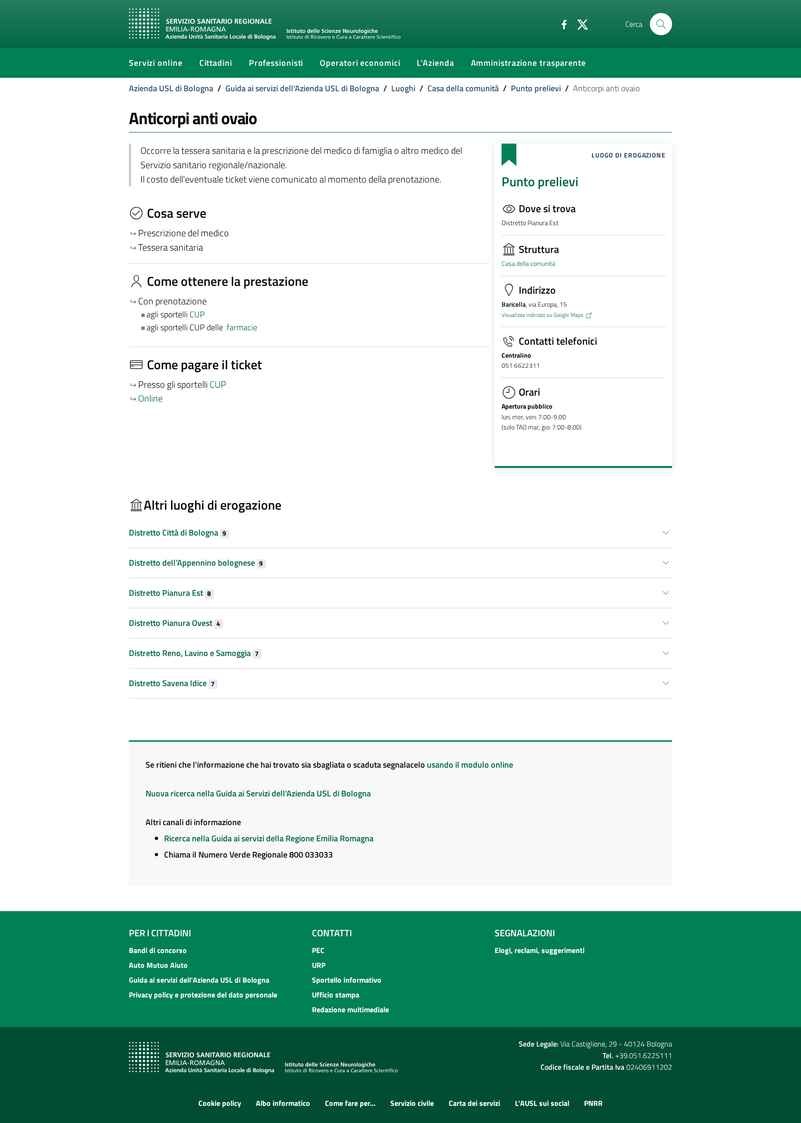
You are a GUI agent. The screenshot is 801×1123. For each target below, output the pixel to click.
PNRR (593, 1103)
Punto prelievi (536, 88)
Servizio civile (412, 1103)
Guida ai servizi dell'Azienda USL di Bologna (302, 88)
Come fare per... (350, 1103)
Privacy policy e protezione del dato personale (203, 994)
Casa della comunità (463, 88)
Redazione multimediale (350, 1009)
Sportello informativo (346, 979)
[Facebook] (560, 23)
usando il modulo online (470, 764)
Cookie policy (219, 1103)
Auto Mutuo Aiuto (158, 965)
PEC (318, 950)
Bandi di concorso (158, 950)
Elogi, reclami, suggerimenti (540, 950)
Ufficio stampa (335, 994)
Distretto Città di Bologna (177, 532)
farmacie (242, 327)
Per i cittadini (160, 933)
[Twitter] (579, 23)
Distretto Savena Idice (172, 683)
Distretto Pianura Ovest (174, 623)
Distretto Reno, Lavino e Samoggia (194, 653)
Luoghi (403, 88)
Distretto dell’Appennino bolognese (196, 562)
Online (150, 398)
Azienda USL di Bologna (171, 88)
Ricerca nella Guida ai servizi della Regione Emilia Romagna (269, 838)
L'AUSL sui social (542, 1103)
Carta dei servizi (474, 1103)
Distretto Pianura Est (170, 593)
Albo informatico (283, 1103)
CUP (198, 314)
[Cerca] (661, 24)
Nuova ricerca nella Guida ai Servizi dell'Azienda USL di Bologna (258, 793)
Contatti (332, 933)
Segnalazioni (525, 933)
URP (318, 965)
